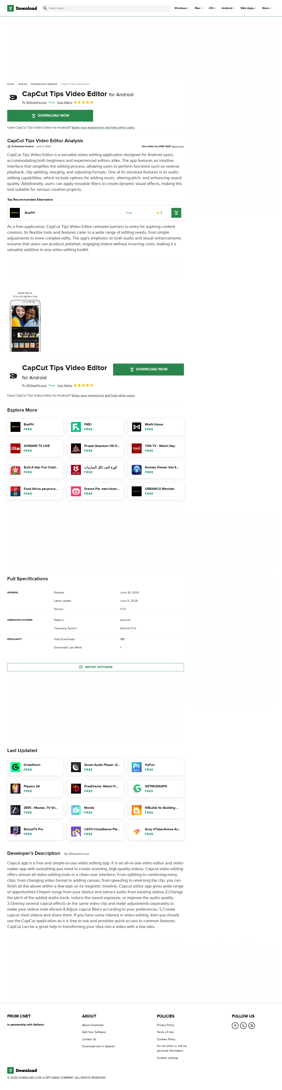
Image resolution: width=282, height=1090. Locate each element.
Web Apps (247, 8)
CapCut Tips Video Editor (78, 93)
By (34, 102)
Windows (180, 8)
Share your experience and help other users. (103, 128)
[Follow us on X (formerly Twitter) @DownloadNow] (243, 1025)
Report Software (99, 667)
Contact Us (89, 1039)
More (265, 8)
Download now (53, 115)
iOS (211, 8)
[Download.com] (22, 8)
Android (227, 8)
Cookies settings (167, 1057)
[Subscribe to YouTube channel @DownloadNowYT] (251, 1025)
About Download (92, 1025)
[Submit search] (45, 8)
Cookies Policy (166, 1039)
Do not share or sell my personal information (172, 1048)
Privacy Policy (165, 1025)
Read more (178, 146)
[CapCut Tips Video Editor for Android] (13, 97)
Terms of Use (165, 1032)
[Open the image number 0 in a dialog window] (25, 320)
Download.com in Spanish (98, 1046)
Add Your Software (94, 1032)
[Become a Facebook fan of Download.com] (235, 1025)
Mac (197, 8)
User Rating (64, 102)
